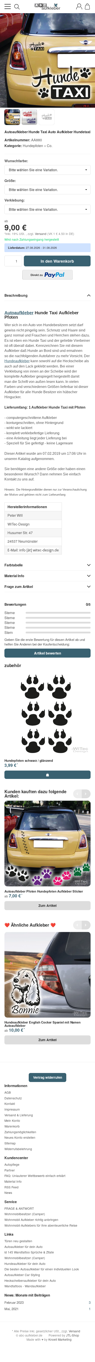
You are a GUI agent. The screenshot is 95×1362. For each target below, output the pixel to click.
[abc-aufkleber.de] (47, 6)
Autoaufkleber (18, 312)
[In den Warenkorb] (47, 775)
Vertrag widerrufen (47, 1077)
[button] (47, 295)
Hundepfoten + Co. (37, 145)
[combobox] (47, 170)
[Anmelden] (79, 6)
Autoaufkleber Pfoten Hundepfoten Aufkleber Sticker (43, 891)
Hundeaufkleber (17, 361)
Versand (41, 233)
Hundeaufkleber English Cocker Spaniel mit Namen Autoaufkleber (42, 1024)
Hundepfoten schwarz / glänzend (28, 760)
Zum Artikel (47, 905)
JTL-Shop (72, 1335)
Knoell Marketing (60, 1339)
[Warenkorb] (87, 6)
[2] (47, 275)
